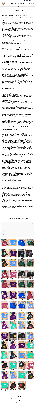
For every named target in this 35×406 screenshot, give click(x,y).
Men (15, 3)
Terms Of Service (12, 398)
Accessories (22, 3)
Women (12, 3)
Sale (18, 3)
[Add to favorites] (7, 239)
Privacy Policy (11, 397)
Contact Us (2, 397)
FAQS (2, 398)
